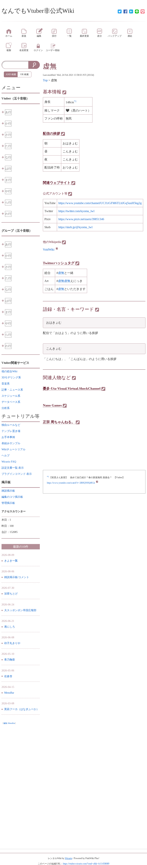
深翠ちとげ (11, 593)
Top (45, 80)
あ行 (8, 112)
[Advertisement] (21, 783)
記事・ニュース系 (12, 389)
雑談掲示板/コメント (16, 577)
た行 (8, 146)
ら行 (8, 202)
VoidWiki (48, 249)
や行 (8, 191)
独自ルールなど (11, 425)
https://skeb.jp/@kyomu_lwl (75, 227)
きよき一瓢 (11, 560)
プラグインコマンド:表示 (17, 473)
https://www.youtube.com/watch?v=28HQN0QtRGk (71, 482)
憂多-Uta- (50, 388)
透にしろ (9, 626)
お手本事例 (8, 437)
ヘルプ (6, 455)
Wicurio (68, 858)
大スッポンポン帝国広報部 (20, 610)
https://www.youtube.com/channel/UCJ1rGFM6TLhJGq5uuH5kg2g (100, 203)
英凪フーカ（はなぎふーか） (21, 709)
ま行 (8, 180)
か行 (8, 123)
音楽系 (6, 383)
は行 (8, 168)
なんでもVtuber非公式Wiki (38, 10)
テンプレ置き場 (11, 431)
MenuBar (9, 692)
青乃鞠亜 (9, 659)
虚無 (50, 66)
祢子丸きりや (12, 643)
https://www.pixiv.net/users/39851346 (81, 219)
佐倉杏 (8, 676)
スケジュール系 (11, 395)
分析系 (6, 408)
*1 (75, 101)
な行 (8, 157)
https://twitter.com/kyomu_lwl (76, 211)
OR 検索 (24, 74)
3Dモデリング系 (11, 377)
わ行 (8, 213)
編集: (9, 723)
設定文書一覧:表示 (13, 467)
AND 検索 (11, 74)
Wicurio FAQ (9, 461)
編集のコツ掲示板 (12, 496)
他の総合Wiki (9, 371)
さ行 (8, 134)
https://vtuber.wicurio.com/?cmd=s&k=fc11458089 (86, 863)
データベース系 (11, 402)
